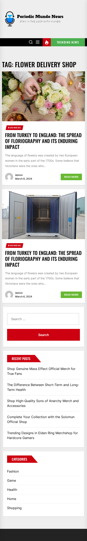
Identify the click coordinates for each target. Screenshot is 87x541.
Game (11, 480)
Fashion (13, 471)
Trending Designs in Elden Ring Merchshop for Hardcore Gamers (42, 435)
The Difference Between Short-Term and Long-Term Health (43, 387)
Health (12, 490)
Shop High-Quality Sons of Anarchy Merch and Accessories (43, 403)
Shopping (14, 508)
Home (11, 499)
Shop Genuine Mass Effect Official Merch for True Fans (41, 371)
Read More (71, 176)
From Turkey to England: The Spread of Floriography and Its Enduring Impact (43, 140)
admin (19, 175)
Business (14, 127)
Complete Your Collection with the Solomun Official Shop (40, 419)
